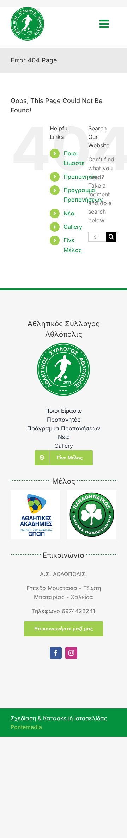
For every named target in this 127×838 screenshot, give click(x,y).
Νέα (69, 213)
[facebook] (56, 653)
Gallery (73, 226)
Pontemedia (26, 726)
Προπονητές (80, 176)
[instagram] (71, 653)
